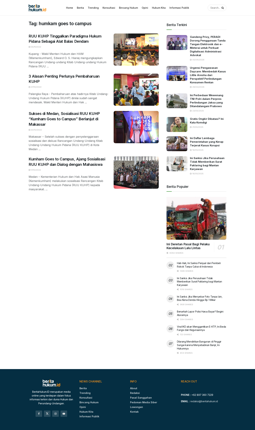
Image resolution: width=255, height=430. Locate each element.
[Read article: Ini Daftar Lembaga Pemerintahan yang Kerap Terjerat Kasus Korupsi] (177, 143)
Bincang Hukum (128, 7)
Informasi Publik (179, 7)
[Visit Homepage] (37, 7)
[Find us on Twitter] (47, 414)
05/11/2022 (35, 47)
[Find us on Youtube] (64, 414)
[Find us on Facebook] (39, 414)
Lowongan (136, 407)
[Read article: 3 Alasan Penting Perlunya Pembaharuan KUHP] (136, 90)
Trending (93, 7)
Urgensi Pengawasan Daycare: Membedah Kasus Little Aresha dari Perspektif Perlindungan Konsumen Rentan (208, 75)
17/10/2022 (35, 170)
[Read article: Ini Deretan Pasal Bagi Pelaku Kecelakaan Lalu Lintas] (196, 218)
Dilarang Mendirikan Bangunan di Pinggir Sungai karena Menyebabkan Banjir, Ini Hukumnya (199, 345)
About (133, 388)
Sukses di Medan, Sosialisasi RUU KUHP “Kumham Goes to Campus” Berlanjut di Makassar (64, 119)
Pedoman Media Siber (143, 402)
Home (69, 7)
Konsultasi (109, 7)
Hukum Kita (159, 7)
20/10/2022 (36, 130)
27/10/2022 (35, 87)
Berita (80, 7)
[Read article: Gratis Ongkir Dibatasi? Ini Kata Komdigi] (177, 124)
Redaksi (135, 392)
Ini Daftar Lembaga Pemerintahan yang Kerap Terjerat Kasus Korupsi (206, 141)
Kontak (134, 411)
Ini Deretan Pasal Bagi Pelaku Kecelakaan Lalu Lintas (188, 246)
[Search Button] (222, 8)
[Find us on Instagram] (55, 414)
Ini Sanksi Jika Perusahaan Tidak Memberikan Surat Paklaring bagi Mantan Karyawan (199, 281)
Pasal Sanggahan (141, 397)
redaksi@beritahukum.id (204, 401)
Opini (145, 7)
